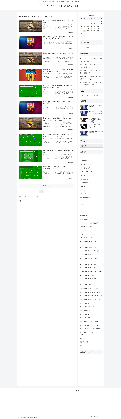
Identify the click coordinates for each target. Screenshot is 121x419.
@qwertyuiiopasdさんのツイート (89, 95)
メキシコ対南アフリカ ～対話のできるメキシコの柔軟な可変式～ (91, 83)
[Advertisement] (30, 212)
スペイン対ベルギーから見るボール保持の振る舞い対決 (91, 60)
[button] (101, 47)
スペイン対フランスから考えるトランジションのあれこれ (91, 66)
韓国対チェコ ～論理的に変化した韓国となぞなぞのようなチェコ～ (91, 78)
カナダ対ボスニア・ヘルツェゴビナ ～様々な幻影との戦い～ (91, 72)
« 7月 (81, 37)
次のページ (47, 186)
